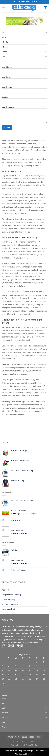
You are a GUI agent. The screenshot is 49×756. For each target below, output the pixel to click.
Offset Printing (8, 599)
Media (5, 47)
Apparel (5, 589)
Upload (16, 741)
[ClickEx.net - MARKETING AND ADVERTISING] (24, 8)
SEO (4, 37)
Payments (25, 741)
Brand (4, 51)
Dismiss (31, 754)
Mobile (5, 42)
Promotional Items (10, 604)
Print (4, 56)
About (33, 741)
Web (4, 32)
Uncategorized (8, 609)
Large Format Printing (11, 594)
